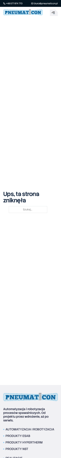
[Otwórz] (54, 12)
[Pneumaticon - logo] (23, 12)
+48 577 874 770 (14, 3)
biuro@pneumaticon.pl (46, 3)
